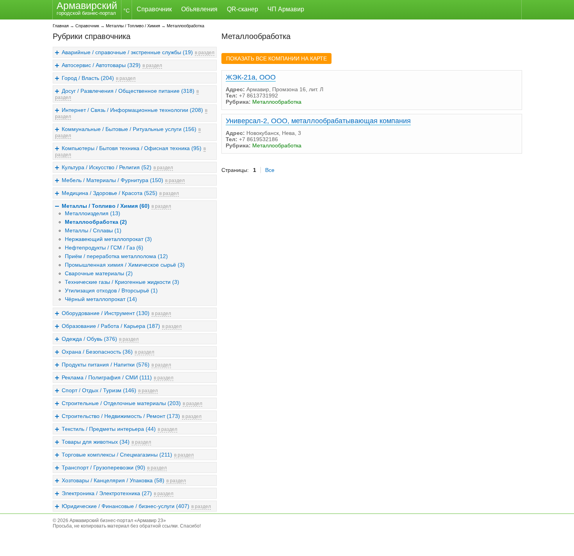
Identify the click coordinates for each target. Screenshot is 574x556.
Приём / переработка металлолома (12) (116, 256)
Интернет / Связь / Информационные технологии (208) (132, 110)
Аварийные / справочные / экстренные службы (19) (127, 52)
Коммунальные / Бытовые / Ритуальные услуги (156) (129, 129)
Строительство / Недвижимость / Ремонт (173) (121, 416)
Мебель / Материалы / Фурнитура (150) (112, 180)
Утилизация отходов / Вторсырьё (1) (111, 290)
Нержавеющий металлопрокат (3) (108, 239)
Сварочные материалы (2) (99, 273)
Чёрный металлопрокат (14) (101, 299)
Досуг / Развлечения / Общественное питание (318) (128, 91)
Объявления (199, 9)
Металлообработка (185, 25)
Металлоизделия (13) (92, 213)
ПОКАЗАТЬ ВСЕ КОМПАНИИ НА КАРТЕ (276, 58)
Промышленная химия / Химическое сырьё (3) (125, 265)
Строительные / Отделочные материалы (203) (121, 403)
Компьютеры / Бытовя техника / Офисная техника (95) (131, 148)
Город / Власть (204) (88, 78)
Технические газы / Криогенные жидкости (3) (122, 282)
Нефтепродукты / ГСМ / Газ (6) (104, 247)
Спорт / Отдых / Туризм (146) (99, 390)
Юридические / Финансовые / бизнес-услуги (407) (125, 506)
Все (270, 170)
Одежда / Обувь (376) (89, 339)
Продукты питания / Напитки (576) (106, 364)
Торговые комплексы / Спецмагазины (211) (117, 455)
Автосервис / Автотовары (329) (101, 65)
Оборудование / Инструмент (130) (106, 313)
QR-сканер (242, 9)
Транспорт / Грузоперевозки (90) (103, 467)
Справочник (154, 9)
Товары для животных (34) (96, 442)
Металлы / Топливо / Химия (133, 25)
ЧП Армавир (285, 9)
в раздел (204, 52)
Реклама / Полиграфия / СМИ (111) (107, 377)
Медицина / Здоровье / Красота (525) (109, 193)
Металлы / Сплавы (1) (93, 230)
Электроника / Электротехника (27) (107, 493)
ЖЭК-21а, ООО (251, 77)
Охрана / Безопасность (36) (97, 352)
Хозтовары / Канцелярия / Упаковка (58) (113, 480)
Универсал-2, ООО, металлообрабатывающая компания (318, 121)
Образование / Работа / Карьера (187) (111, 326)
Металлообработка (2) (96, 222)
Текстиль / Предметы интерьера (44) (109, 429)
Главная (61, 25)
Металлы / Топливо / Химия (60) (106, 206)
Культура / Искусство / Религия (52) (107, 167)
